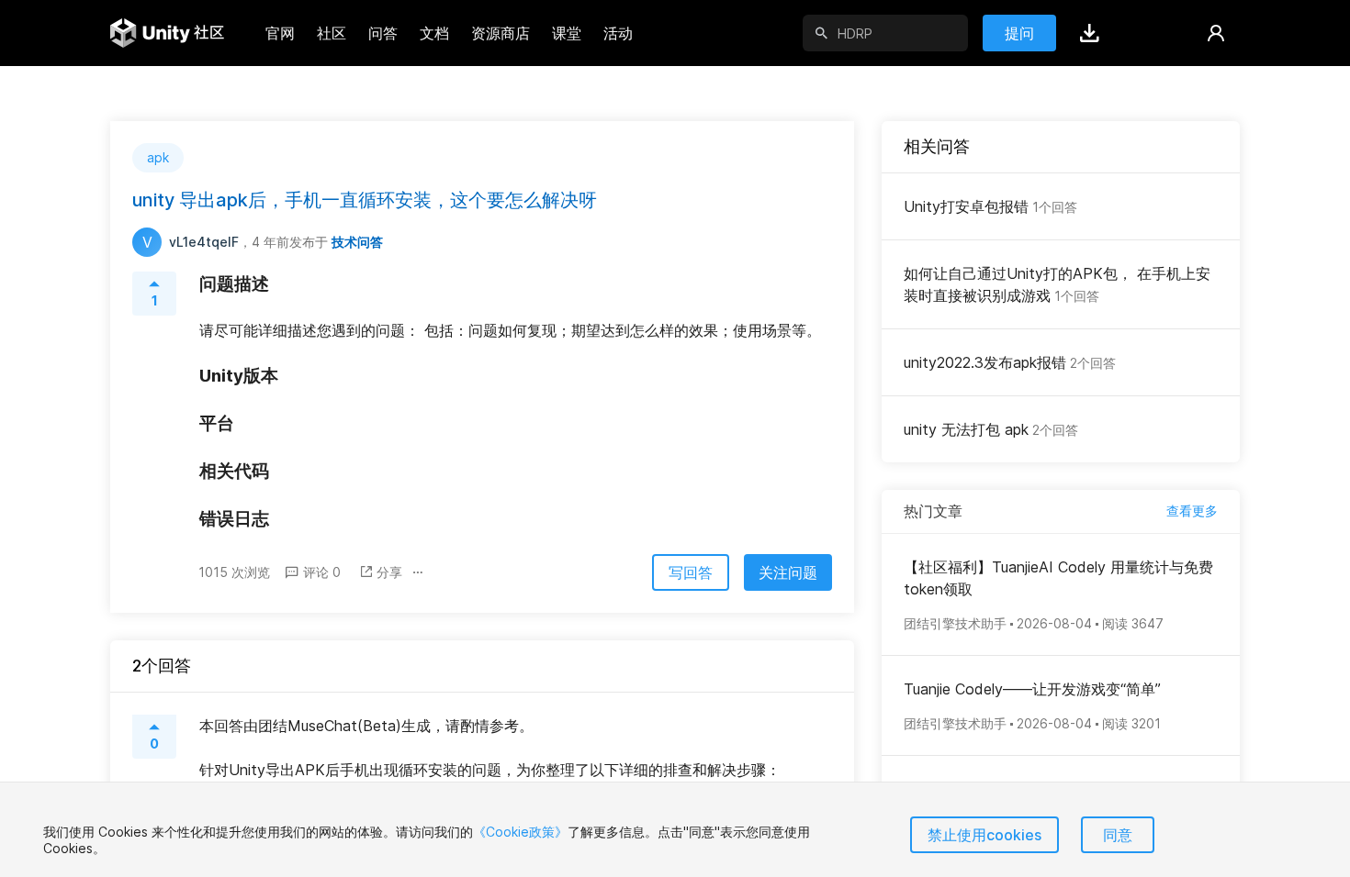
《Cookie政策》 (520, 831)
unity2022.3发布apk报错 (1010, 362)
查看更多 (1192, 510)
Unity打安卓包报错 (990, 206)
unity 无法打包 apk (991, 429)
